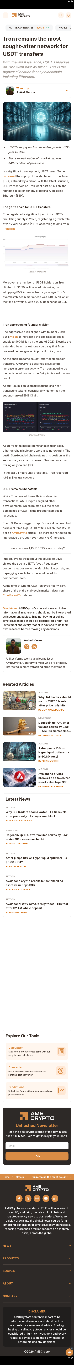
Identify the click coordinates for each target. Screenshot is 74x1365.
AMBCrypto (19, 533)
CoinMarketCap (13, 595)
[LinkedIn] (34, 646)
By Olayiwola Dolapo (51, 710)
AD (69, 1)
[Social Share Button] (69, 1352)
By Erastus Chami (16, 912)
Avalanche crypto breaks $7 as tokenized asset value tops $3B (54, 778)
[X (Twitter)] (26, 646)
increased (9, 176)
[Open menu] (5, 15)
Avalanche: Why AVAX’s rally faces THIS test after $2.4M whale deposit (37, 906)
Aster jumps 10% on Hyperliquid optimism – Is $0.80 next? (53, 752)
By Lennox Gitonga (49, 735)
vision (14, 336)
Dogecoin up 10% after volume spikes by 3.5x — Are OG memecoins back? (53, 727)
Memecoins (44, 718)
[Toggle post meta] (67, 90)
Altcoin (43, 692)
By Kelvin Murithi (48, 761)
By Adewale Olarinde (50, 786)
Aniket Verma (25, 92)
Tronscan (9, 228)
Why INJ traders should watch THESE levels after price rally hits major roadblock (54, 701)
